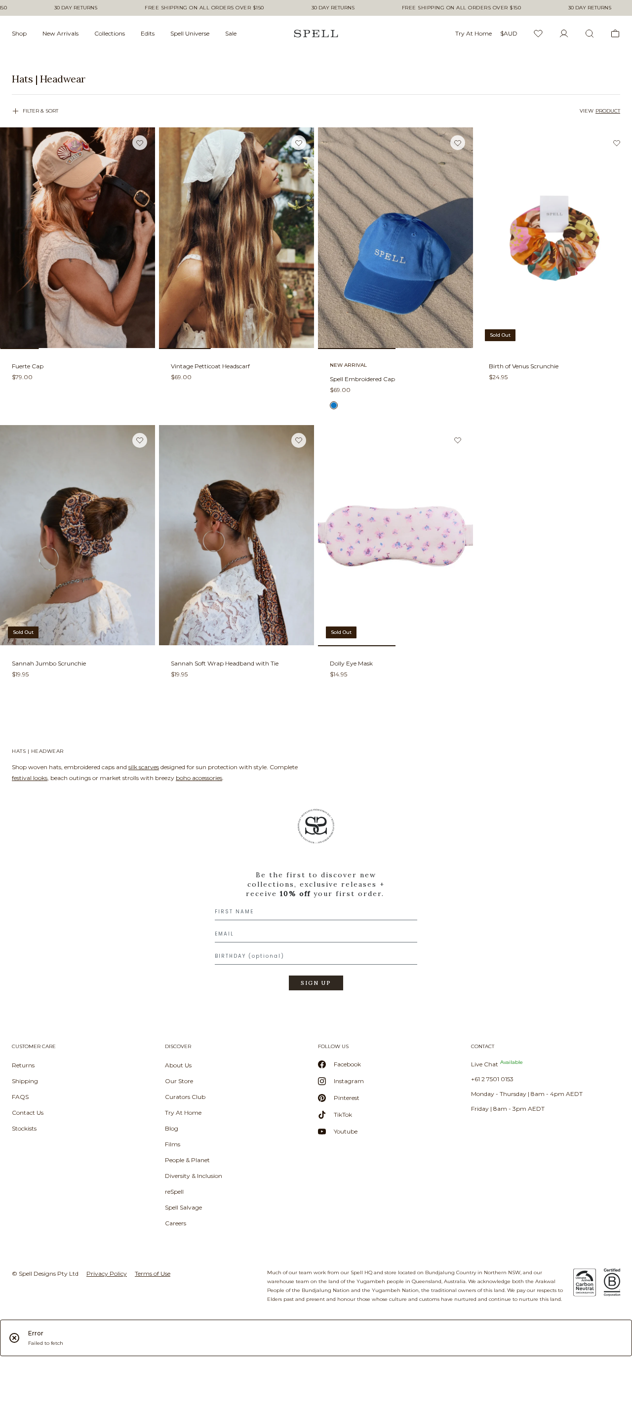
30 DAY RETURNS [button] (75, 7)
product (607, 111)
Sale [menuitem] (231, 33)
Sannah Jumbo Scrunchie (49, 663)
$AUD (508, 33)
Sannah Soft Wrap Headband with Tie (224, 663)
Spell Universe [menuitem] (189, 33)
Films (172, 1144)
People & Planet (187, 1160)
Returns (23, 1065)
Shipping (25, 1081)
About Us (178, 1065)
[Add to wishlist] (140, 143)
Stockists (24, 1128)
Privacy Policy (106, 1273)
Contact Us (27, 1112)
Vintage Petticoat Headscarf (210, 366)
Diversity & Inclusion (193, 1175)
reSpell (174, 1191)
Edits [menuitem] (148, 33)
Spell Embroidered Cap (362, 379)
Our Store (179, 1081)
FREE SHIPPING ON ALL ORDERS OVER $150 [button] (204, 7)
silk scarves (143, 767)
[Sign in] (564, 33)
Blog (171, 1128)
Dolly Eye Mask (351, 663)
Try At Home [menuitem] (473, 33)
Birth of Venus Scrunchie (523, 366)
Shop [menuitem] (19, 33)
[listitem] (316, 79)
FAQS (20, 1096)
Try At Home (183, 1112)
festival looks (29, 778)
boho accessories (199, 778)
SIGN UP (316, 982)
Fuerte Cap (27, 366)
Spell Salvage (183, 1207)
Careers (175, 1223)
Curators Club (185, 1096)
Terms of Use (152, 1273)
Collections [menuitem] (109, 33)
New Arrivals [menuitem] (60, 33)
